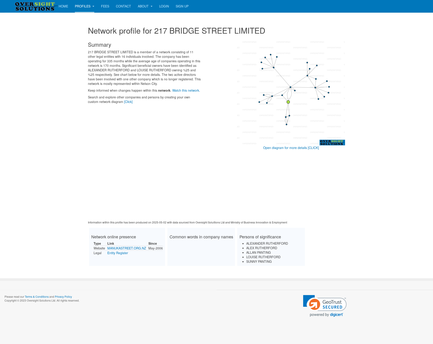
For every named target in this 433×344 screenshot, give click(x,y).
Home (63, 6)
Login (164, 6)
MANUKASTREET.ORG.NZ (126, 248)
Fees (105, 6)
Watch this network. (186, 90)
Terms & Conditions (37, 296)
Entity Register (117, 253)
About (144, 6)
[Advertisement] (216, 186)
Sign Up (182, 6)
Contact (123, 6)
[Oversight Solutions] (23, 6)
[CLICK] (313, 147)
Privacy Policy (63, 296)
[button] (325, 306)
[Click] (128, 101)
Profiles (83, 6)
